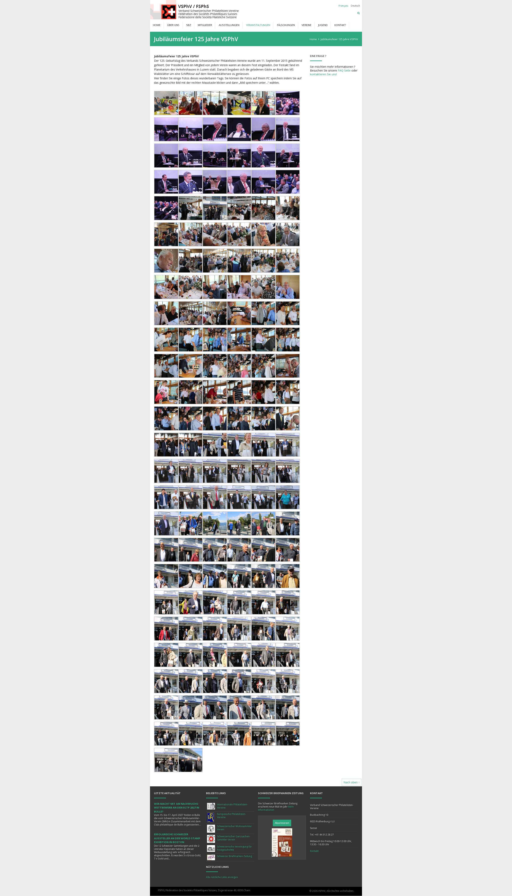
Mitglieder (205, 25)
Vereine (306, 25)
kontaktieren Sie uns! (323, 74)
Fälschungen (286, 25)
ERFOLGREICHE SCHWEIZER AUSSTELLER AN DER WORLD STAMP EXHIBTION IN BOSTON (177, 838)
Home (156, 25)
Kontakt (340, 25)
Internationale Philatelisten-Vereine (232, 806)
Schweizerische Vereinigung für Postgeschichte (234, 848)
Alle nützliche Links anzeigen (222, 877)
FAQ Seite (344, 70)
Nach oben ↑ (351, 782)
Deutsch (355, 5)
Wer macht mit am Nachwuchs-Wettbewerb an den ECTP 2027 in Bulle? (176, 807)
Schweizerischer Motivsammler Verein (234, 827)
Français (343, 5)
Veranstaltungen (258, 25)
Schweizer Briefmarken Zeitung (234, 856)
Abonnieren (282, 823)
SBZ (188, 25)
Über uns (173, 25)
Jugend (323, 25)
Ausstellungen (229, 25)
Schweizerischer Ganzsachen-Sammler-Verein (233, 838)
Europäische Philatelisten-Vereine (231, 815)
